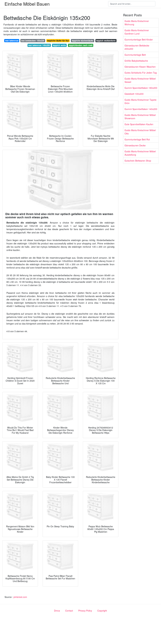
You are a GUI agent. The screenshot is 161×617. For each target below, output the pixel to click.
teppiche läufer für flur (58, 40)
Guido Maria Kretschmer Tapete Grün (140, 101)
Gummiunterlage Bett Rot (137, 139)
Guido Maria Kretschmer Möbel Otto (140, 132)
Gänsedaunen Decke (135, 145)
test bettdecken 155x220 (32, 40)
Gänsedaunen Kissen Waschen (140, 66)
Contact (69, 610)
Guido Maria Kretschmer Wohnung (137, 22)
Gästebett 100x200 (134, 93)
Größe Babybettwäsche (136, 60)
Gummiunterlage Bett (135, 54)
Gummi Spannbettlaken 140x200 (141, 109)
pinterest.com (20, 596)
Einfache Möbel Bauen (27, 4)
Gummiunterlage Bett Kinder (139, 39)
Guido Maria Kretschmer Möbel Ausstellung (140, 153)
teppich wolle (59, 45)
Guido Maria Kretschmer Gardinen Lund (137, 32)
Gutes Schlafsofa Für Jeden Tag (141, 72)
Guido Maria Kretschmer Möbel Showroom (140, 116)
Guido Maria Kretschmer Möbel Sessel (140, 80)
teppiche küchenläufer (82, 40)
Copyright (102, 610)
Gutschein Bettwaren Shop (138, 160)
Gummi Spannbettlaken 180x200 (141, 87)
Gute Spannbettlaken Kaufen (139, 124)
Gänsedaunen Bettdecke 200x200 (137, 47)
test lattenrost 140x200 (39, 45)
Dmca (57, 610)
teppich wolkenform (106, 40)
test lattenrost (11, 40)
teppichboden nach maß (80, 45)
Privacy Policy (85, 610)
